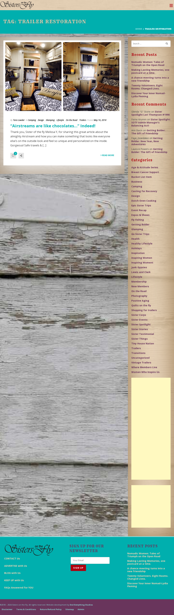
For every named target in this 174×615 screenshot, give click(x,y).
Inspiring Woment (142, 262)
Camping (32, 120)
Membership (139, 281)
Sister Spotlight (141, 324)
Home (138, 29)
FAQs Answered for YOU (18, 587)
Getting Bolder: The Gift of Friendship (148, 132)
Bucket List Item (141, 176)
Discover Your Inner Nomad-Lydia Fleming (148, 95)
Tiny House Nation (142, 343)
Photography (139, 295)
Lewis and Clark (141, 272)
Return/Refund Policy (51, 609)
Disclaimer (7, 609)
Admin (81, 609)
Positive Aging (140, 300)
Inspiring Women (141, 257)
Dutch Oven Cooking (143, 200)
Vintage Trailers (141, 362)
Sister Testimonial (142, 334)
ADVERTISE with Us (15, 565)
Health (135, 238)
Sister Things (139, 338)
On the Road (71, 120)
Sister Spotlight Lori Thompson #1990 (150, 113)
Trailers (82, 120)
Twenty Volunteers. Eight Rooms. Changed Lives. (147, 87)
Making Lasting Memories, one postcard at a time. (150, 71)
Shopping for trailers (144, 310)
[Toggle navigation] (171, 6)
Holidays (136, 248)
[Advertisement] (151, 429)
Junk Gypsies (139, 267)
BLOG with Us (12, 573)
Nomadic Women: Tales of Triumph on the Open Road (147, 63)
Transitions (138, 353)
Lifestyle (60, 120)
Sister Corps (138, 315)
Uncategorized (140, 357)
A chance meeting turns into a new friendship (150, 79)
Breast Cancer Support (145, 172)
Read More (108, 155)
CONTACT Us (12, 558)
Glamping (50, 120)
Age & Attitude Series (144, 167)
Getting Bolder (140, 224)
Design (41, 120)
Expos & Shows (140, 215)
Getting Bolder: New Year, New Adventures (147, 141)
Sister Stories (139, 329)
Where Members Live (144, 367)
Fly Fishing (137, 219)
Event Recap (138, 210)
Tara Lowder (19, 120)
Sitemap (69, 609)
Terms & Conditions (26, 609)
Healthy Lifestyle (141, 243)
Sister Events (139, 319)
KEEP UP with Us (14, 580)
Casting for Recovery (144, 191)
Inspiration (138, 253)
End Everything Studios (81, 604)
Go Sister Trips (140, 234)
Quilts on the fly (141, 305)
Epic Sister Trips (141, 205)
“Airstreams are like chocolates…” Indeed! (52, 126)
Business (136, 181)
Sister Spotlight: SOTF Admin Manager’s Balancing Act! (151, 122)
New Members (140, 286)
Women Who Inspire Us (145, 372)
